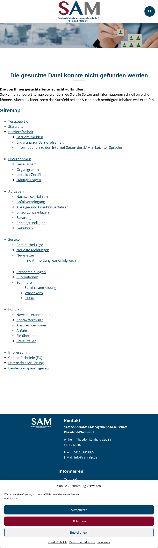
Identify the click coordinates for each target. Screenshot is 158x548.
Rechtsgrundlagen (30, 222)
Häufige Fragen (28, 180)
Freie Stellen (26, 341)
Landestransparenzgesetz (29, 368)
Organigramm (27, 169)
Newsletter (25, 255)
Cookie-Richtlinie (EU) (25, 357)
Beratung (23, 217)
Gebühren (24, 228)
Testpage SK (18, 121)
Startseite (16, 126)
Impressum (103, 542)
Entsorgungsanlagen (32, 212)
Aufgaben (16, 191)
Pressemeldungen (31, 271)
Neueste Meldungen (32, 249)
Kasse (29, 298)
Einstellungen (79, 532)
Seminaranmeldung (40, 287)
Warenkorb (34, 292)
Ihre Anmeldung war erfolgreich (50, 260)
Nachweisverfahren (32, 196)
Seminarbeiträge (29, 244)
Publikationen (27, 277)
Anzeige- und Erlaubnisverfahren (42, 207)
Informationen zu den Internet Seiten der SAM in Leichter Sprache (69, 147)
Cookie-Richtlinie (57, 542)
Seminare (24, 282)
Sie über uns (26, 335)
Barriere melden (29, 137)
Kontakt (14, 309)
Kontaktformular (29, 320)
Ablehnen (79, 521)
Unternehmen (19, 159)
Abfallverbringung (30, 201)
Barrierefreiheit (20, 131)
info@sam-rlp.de (85, 457)
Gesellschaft (26, 164)
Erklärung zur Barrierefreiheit (40, 142)
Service (14, 239)
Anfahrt (22, 330)
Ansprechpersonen (31, 325)
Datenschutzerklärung (82, 542)
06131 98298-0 (84, 452)
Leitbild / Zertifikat (31, 174)
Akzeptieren (79, 510)
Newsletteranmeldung (34, 314)
